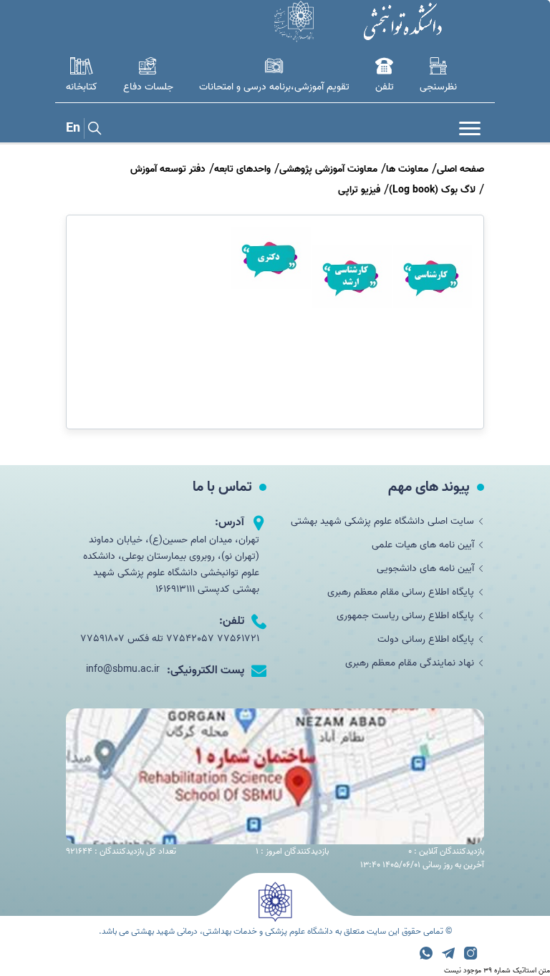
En (73, 128)
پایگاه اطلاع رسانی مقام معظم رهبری (400, 592)
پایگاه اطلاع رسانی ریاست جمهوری (405, 615)
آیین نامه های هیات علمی (423, 545)
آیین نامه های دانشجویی (425, 568)
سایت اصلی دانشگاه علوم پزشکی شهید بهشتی (382, 521)
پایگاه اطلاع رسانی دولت (425, 639)
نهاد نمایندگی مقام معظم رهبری (409, 663)
